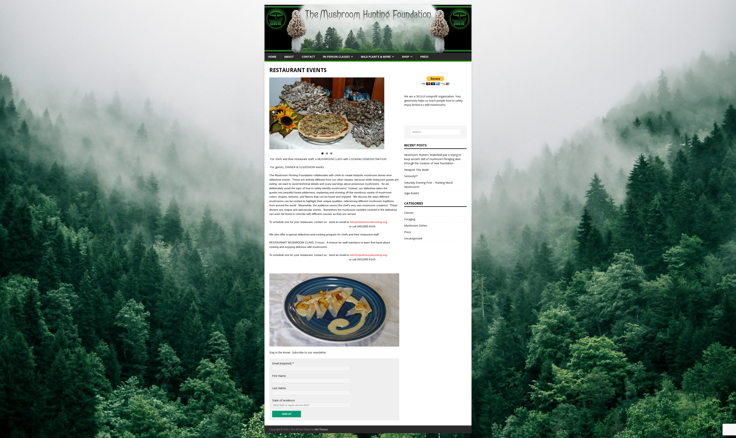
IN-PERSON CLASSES (336, 56)
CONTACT (308, 56)
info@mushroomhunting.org (368, 222)
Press (424, 56)
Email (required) (283, 363)
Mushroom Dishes (415, 225)
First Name (279, 376)
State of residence (283, 400)
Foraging (409, 219)
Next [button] (379, 112)
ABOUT (289, 56)
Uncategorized (413, 238)
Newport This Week (416, 170)
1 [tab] (322, 153)
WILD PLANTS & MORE (376, 56)
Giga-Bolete (411, 193)
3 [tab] (331, 153)
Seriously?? (411, 176)
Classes (409, 212)
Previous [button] (274, 112)
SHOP (405, 56)
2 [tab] (327, 153)
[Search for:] (435, 132)
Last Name (279, 388)
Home (272, 56)
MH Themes (321, 429)
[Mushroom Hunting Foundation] (368, 50)
